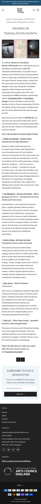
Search (4, 412)
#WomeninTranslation (26, 22)
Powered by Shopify (20, 499)
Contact (5, 419)
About (4, 416)
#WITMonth (29, 19)
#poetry (9, 19)
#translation (18, 19)
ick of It (8, 321)
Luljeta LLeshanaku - (17, 139)
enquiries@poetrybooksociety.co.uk (15, 432)
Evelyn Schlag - (16, 240)
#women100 (11, 22)
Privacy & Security (9, 422)
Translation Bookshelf (13, 352)
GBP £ (19, 485)
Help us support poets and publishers (16, 461)
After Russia (8, 283)
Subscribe (19, 394)
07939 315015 (7, 436)
